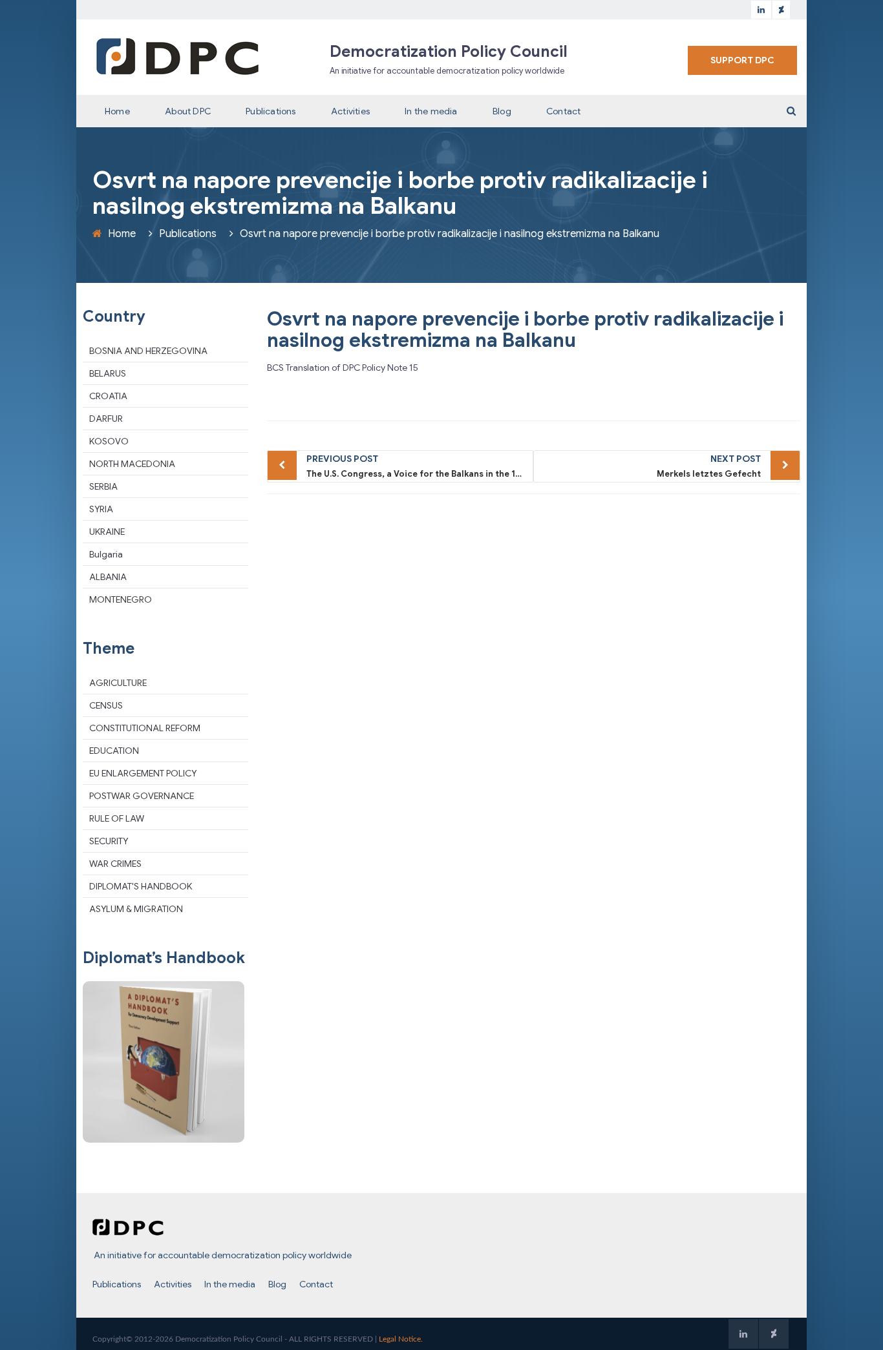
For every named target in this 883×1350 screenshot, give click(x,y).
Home (117, 111)
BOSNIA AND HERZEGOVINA (148, 351)
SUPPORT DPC (742, 60)
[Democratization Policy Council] (178, 56)
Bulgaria (106, 554)
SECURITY (108, 841)
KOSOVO (109, 441)
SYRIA (101, 509)
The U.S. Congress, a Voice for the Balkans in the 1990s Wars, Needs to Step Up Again (420, 466)
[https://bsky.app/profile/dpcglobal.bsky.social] (781, 10)
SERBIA (103, 486)
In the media (431, 111)
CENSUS (106, 705)
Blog (502, 111)
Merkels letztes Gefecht (709, 466)
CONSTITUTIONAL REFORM (144, 728)
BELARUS (107, 373)
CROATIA (108, 396)
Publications (270, 111)
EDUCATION (114, 750)
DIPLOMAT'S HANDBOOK (140, 886)
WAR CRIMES (115, 863)
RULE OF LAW (116, 818)
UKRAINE (107, 531)
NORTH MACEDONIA (132, 464)
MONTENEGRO (120, 599)
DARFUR (106, 418)
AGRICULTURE (118, 683)
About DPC (188, 111)
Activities (350, 111)
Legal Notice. (401, 1339)
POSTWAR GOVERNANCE (141, 796)
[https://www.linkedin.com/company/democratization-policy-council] (761, 10)
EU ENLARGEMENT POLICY (143, 773)
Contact (563, 111)
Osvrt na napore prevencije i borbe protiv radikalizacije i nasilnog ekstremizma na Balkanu (525, 330)
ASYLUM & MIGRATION (136, 909)
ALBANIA (108, 577)
